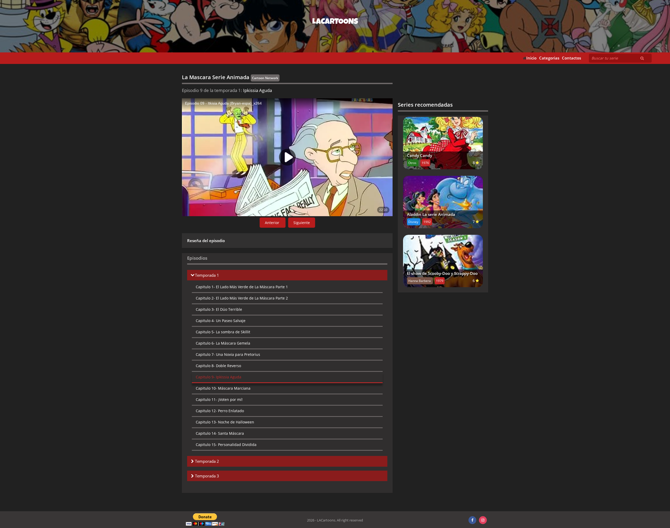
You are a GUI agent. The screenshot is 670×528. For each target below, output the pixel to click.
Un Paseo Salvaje (220, 320)
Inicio (531, 58)
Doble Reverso (218, 365)
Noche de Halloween (225, 422)
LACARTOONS (335, 22)
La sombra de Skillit (223, 331)
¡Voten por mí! (219, 399)
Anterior (272, 222)
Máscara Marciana (223, 388)
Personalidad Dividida (226, 444)
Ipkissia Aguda (218, 376)
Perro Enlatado (220, 410)
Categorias (549, 58)
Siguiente (301, 222)
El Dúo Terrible (219, 309)
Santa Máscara (220, 433)
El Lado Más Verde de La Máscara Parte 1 (242, 286)
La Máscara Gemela (223, 343)
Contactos (571, 58)
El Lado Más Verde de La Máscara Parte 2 (242, 298)
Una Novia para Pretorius (228, 354)
